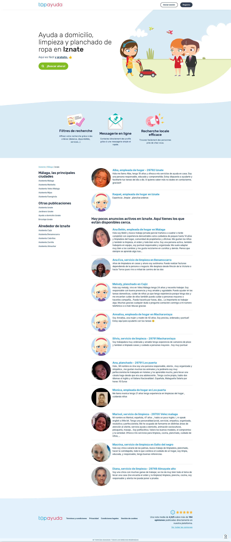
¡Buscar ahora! (56, 66)
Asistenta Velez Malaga (49, 188)
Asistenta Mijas (45, 192)
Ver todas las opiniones (181, 527)
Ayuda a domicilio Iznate (49, 215)
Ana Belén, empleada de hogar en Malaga (138, 229)
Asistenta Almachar (47, 246)
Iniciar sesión (169, 5)
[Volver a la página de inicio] (50, 4)
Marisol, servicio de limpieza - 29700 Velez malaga (145, 414)
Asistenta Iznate (45, 207)
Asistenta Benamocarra (49, 234)
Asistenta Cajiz (45, 230)
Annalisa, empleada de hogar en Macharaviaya (142, 314)
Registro (186, 5)
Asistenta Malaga (46, 180)
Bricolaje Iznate (45, 219)
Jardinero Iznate (45, 211)
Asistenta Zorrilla (46, 242)
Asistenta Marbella (46, 184)
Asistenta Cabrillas (46, 238)
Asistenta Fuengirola (47, 196)
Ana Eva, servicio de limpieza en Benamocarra (141, 259)
